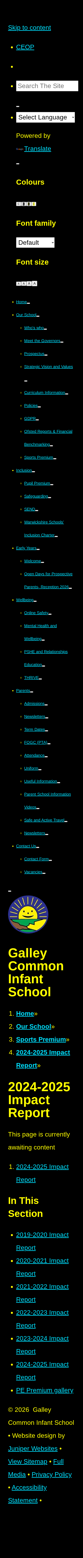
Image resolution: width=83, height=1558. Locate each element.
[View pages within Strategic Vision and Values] (25, 381)
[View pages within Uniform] (40, 769)
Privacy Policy (52, 1474)
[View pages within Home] (28, 303)
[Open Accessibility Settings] (17, 163)
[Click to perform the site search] (17, 106)
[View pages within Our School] (37, 316)
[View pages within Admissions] (46, 705)
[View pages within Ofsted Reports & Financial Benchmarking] (51, 445)
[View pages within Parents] (31, 692)
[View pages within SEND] (36, 510)
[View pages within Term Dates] (46, 730)
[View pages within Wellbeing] (35, 601)
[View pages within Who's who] (45, 329)
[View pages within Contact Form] (50, 860)
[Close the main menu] (9, 891)
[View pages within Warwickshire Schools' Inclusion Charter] (56, 536)
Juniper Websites (33, 1448)
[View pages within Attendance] (46, 756)
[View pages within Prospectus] (46, 355)
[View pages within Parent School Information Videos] (37, 808)
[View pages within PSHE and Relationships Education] (43, 666)
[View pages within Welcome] (42, 562)
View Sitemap (27, 1461)
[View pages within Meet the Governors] (61, 342)
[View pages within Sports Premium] (54, 458)
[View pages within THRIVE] (40, 679)
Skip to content (29, 27)
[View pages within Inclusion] (33, 471)
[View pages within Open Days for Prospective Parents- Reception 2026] (70, 588)
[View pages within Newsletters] (46, 717)
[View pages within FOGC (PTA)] (49, 743)
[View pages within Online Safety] (50, 614)
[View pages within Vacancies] (44, 873)
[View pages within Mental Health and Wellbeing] (43, 640)
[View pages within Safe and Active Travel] (65, 821)
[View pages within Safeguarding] (49, 497)
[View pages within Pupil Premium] (51, 484)
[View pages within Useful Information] (58, 782)
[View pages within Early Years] (38, 549)
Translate (37, 148)
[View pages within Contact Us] (37, 847)
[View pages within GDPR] (37, 419)
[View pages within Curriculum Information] (66, 394)
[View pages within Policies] (39, 407)
